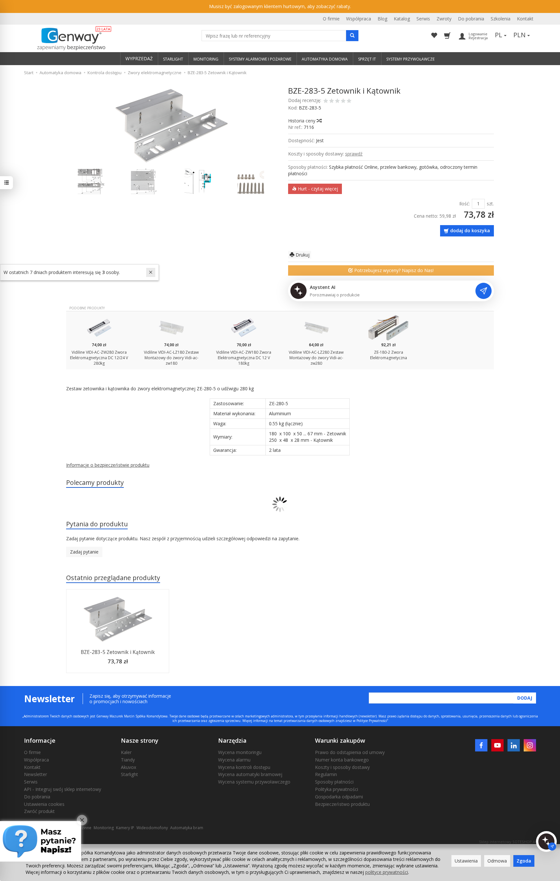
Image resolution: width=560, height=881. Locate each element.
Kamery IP (125, 827)
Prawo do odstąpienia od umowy (350, 752)
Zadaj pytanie (84, 552)
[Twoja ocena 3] (337, 101)
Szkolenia (500, 19)
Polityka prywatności (336, 789)
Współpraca (358, 19)
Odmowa (497, 861)
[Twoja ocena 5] (349, 101)
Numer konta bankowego (342, 760)
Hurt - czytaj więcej (317, 189)
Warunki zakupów (340, 740)
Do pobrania (471, 19)
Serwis (423, 19)
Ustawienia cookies (44, 804)
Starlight (129, 774)
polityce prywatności (386, 872)
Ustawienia (466, 861)
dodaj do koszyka (470, 230)
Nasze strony (139, 740)
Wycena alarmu (234, 760)
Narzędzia (232, 740)
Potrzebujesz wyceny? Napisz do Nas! (393, 270)
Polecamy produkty (95, 482)
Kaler (126, 752)
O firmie (331, 19)
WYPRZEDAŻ (139, 58)
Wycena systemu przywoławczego (254, 782)
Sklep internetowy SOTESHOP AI (507, 841)
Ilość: (464, 203)
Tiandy (128, 760)
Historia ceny (302, 121)
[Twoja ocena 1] (326, 101)
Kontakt (525, 19)
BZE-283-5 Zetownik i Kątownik (118, 652)
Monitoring (104, 827)
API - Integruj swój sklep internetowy (62, 789)
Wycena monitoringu (240, 752)
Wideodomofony (152, 827)
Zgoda (524, 861)
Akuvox (128, 767)
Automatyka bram (186, 827)
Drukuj (301, 255)
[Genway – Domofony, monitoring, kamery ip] (68, 39)
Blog (382, 19)
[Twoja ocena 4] (343, 101)
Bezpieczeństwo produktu (342, 804)
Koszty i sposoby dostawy (342, 767)
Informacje (39, 740)
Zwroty (444, 19)
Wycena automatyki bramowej (250, 774)
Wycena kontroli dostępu (244, 767)
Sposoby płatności (334, 782)
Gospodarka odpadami (339, 797)
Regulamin (326, 774)
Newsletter (35, 774)
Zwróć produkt (39, 811)
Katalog (402, 19)
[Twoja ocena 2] (331, 101)
